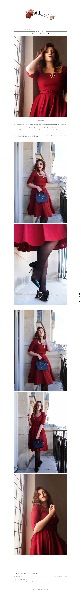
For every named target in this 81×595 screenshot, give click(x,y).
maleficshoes (26, 573)
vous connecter (20, 581)
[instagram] (36, 590)
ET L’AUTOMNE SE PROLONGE (61, 576)
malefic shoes (20, 573)
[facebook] (39, 590)
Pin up (30, 573)
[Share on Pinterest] (21, 571)
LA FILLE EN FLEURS (19, 576)
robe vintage (36, 573)
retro (33, 573)
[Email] (70, 1)
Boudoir (43, 31)
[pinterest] (41, 590)
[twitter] (33, 590)
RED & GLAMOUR (40, 34)
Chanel (16, 573)
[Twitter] (62, 1)
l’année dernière (45, 132)
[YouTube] (67, 1)
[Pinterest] (65, 1)
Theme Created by (68, 593)
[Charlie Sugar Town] (40, 14)
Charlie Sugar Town (14, 593)
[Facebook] (68, 1)
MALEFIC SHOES (43, 563)
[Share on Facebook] (18, 571)
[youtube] (44, 590)
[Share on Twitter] (19, 571)
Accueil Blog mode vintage (18, 29)
